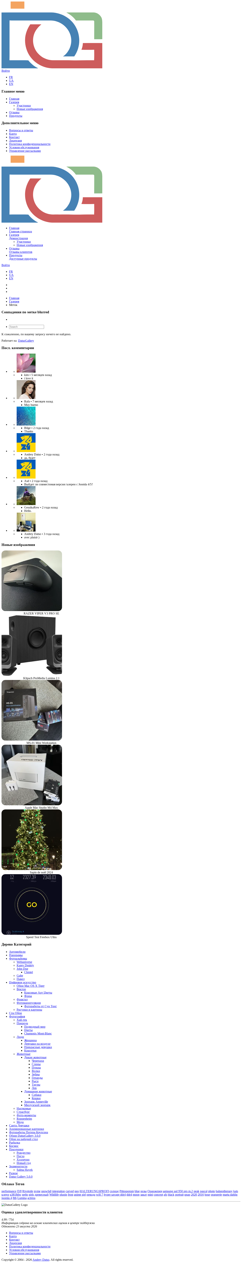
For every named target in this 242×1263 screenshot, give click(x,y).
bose (207, 1194)
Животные (23, 1054)
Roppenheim (24, 1118)
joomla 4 (7, 1198)
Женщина (30, 1040)
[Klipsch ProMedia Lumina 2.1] (32, 674)
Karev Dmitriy (25, 965)
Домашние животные (38, 1091)
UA (11, 80)
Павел (21, 979)
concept (158, 1194)
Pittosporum (126, 1191)
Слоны (36, 1064)
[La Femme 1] (26, 504)
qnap (187, 1194)
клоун (5, 1194)
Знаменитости (18, 1166)
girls (31, 1194)
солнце (114, 1191)
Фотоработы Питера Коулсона (28, 1132)
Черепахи (38, 1060)
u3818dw (15, 1194)
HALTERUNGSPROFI (94, 1191)
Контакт (14, 137)
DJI (19, 1191)
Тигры (36, 1084)
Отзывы (14, 112)
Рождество (23, 1152)
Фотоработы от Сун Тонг (40, 1006)
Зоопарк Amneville (36, 1101)
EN (11, 84)
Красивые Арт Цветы (38, 992)
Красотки (30, 1050)
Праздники (16, 1149)
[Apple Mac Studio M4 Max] (32, 804)
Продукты (15, 115)
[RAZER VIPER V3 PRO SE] (32, 610)
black (171, 1194)
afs (165, 1194)
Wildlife (54, 1194)
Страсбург (23, 1111)
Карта (13, 133)
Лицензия (15, 140)
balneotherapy (224, 1191)
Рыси (35, 1081)
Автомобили (17, 951)
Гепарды (37, 1077)
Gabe (20, 975)
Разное (13, 1173)
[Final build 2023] (26, 530)
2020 (194, 1194)
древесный (42, 1194)
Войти (6, 70)
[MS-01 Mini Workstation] (32, 739)
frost (70, 1194)
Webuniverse (24, 962)
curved (70, 1191)
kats (235, 1191)
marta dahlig (230, 1194)
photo (211, 1191)
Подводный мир (34, 1026)
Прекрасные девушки (38, 1047)
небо (25, 1194)
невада (91, 1194)
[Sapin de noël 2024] (32, 869)
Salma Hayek (25, 1169)
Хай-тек (22, 1019)
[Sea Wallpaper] (26, 424)
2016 (201, 1194)
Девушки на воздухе (37, 1043)
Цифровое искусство (22, 982)
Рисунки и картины (29, 1009)
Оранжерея (154, 1191)
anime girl (80, 1194)
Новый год (24, 1163)
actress (31, 1198)
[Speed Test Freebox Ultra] (32, 933)
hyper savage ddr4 (115, 1194)
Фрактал (22, 999)
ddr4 (129, 1194)
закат (143, 1194)
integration (58, 1191)
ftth (15, 1198)
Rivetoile (27, 1191)
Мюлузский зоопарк (37, 1105)
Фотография (17, 1016)
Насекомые (24, 1108)
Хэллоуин (23, 1159)
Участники (24, 105)
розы (143, 1191)
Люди (20, 1036)
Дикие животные (35, 1057)
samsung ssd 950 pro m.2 (178, 1191)
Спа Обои (15, 1013)
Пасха (20, 1156)
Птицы (36, 1067)
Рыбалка (14, 1142)
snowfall (46, 1191)
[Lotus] (26, 371)
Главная (14, 98)
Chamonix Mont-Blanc (38, 1033)
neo (76, 1191)
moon (136, 1194)
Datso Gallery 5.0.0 (21, 1176)
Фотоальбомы (18, 958)
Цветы (28, 1030)
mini (150, 1194)
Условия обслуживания (24, 147)
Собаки (36, 1094)
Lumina (22, 1198)
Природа (22, 1023)
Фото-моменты (26, 1115)
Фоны (28, 996)
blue (137, 1191)
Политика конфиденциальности (29, 144)
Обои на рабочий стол (23, 1139)
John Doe (22, 968)
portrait (179, 1194)
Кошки (36, 1098)
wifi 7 (99, 1194)
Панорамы (16, 955)
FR (11, 77)
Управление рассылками (25, 150)
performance (9, 1191)
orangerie (216, 1194)
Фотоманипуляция (29, 1002)
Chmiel (28, 972)
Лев (34, 1088)
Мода (20, 1122)
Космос (14, 1146)
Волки (36, 1071)
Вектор (21, 989)
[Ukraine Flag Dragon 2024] (26, 451)
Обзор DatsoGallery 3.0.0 (24, 1135)
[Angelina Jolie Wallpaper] (26, 398)
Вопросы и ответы (21, 130)
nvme (37, 1191)
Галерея (14, 102)
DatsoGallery (26, 340)
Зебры (36, 1074)
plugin (63, 1194)
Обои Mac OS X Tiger (30, 985)
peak (196, 1191)
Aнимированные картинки (26, 1128)
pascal (203, 1191)
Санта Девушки (19, 1125)
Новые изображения (30, 109)
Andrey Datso (41, 1259)
